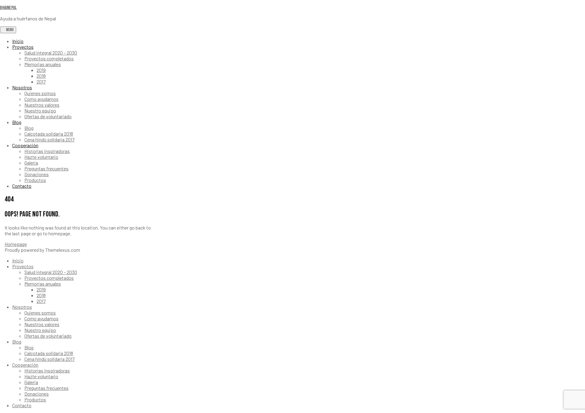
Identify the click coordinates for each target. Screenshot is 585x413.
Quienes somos (40, 93)
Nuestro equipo (40, 110)
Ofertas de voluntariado (48, 116)
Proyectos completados (49, 58)
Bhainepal (8, 8)
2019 (41, 70)
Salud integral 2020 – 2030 (50, 52)
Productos (35, 180)
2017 (41, 81)
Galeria (31, 163)
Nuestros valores (41, 105)
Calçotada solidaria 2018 (48, 134)
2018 (41, 76)
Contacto (21, 186)
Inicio (17, 41)
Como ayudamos (41, 99)
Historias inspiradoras (47, 151)
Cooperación (25, 145)
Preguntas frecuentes (46, 168)
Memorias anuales (42, 64)
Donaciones (36, 174)
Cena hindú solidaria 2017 (49, 139)
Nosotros (22, 87)
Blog (16, 122)
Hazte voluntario (41, 157)
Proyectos (23, 47)
